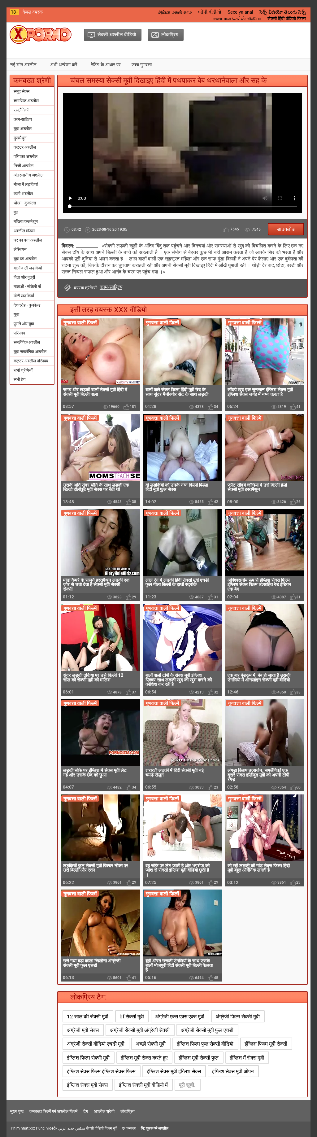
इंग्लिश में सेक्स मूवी (247, 1058)
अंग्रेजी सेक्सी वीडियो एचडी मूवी (95, 1044)
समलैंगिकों (21, 109)
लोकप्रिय (127, 1111)
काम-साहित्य (23, 119)
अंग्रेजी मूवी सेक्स (83, 1030)
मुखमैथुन (20, 137)
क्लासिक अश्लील (26, 100)
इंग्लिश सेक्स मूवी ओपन (233, 1071)
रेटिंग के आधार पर (106, 65)
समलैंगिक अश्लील (27, 342)
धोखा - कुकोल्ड (25, 202)
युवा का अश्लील (25, 258)
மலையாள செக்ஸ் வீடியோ (236, 18)
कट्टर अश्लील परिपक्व (31, 360)
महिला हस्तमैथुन (26, 221)
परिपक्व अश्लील (25, 156)
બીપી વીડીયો (209, 12)
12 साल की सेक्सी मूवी (87, 1016)
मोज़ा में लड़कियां (26, 184)
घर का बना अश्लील (28, 240)
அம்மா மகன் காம (175, 12)
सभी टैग (19, 379)
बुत (16, 212)
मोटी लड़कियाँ (24, 295)
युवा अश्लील (23, 128)
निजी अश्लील (23, 165)
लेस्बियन (20, 249)
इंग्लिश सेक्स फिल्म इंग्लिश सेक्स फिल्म (101, 1071)
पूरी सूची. (187, 1085)
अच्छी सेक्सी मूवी (151, 1044)
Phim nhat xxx (23, 1128)
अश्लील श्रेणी (104, 1111)
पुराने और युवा (24, 323)
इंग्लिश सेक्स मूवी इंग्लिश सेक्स (174, 1071)
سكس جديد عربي (71, 1128)
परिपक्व (19, 332)
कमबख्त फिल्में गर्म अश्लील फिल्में (53, 1111)
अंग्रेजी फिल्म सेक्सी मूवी (237, 1016)
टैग (85, 1111)
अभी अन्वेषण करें (63, 65)
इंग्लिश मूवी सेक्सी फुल (199, 1058)
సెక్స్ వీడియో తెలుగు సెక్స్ (282, 12)
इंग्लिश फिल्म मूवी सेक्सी (266, 1044)
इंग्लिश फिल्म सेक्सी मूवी (88, 1058)
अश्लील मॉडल (24, 230)
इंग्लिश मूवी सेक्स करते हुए (144, 1058)
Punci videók (46, 1128)
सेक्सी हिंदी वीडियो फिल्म (286, 18)
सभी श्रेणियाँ (23, 370)
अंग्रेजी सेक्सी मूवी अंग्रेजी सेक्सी (140, 1030)
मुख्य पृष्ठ (17, 1111)
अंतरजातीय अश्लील (28, 175)
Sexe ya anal (240, 12)
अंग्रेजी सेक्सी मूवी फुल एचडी (207, 1030)
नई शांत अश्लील (23, 65)
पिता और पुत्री (24, 277)
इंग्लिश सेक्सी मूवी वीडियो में (143, 1085)
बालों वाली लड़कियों (28, 267)
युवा (16, 314)
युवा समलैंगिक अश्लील (30, 351)
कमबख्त (131, 1128)
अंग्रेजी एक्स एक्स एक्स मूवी (179, 1016)
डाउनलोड (286, 229)
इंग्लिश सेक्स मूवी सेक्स (87, 1085)
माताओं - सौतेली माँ (27, 286)
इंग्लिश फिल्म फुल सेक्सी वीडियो (205, 1044)
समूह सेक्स (21, 91)
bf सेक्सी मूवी (131, 1016)
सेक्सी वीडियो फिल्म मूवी (101, 1128)
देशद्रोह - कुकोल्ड (27, 305)
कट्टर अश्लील (25, 147)
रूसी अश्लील (23, 193)
